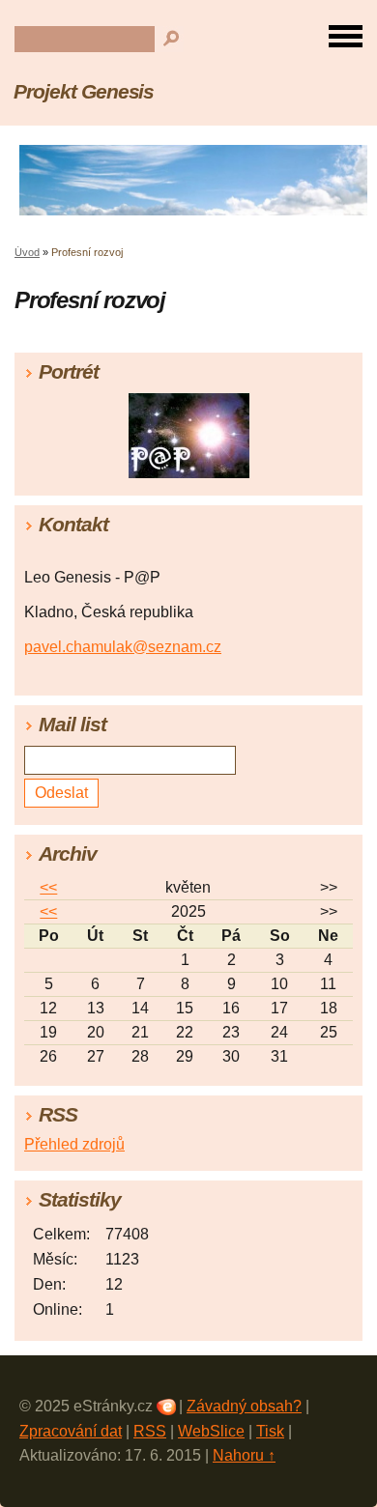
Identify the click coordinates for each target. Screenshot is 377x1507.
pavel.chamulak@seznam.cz (122, 647)
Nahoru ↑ (244, 1455)
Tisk (270, 1431)
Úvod (27, 252)
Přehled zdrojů (74, 1144)
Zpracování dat (70, 1431)
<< (48, 887)
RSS (149, 1431)
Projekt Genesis (84, 91)
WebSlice (211, 1431)
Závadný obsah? (244, 1406)
